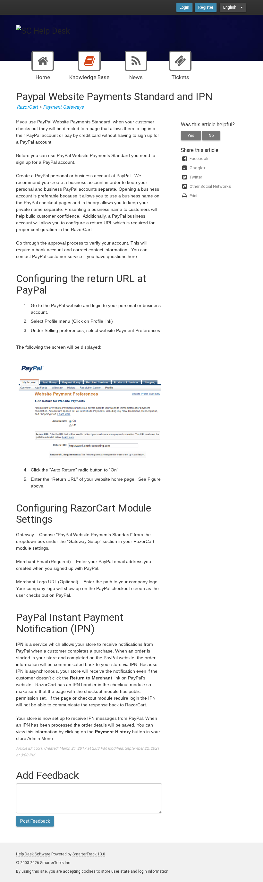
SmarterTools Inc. (55, 863)
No (211, 135)
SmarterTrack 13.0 (88, 854)
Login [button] (184, 7)
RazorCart (27, 107)
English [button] (230, 7)
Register (205, 7)
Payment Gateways (63, 107)
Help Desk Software (33, 854)
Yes (191, 135)
